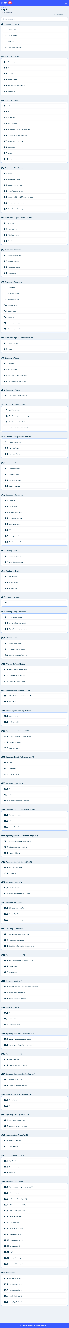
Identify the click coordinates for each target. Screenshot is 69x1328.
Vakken (4, 7)
